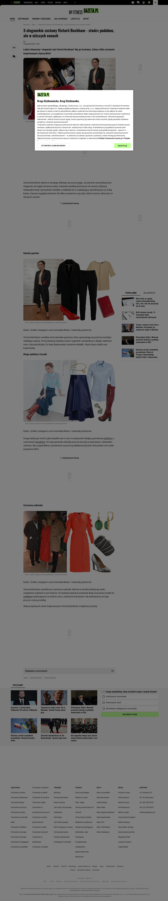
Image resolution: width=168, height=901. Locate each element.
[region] (84, 120)
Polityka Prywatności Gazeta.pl (110, 138)
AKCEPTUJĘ (122, 146)
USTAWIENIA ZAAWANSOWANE (53, 146)
